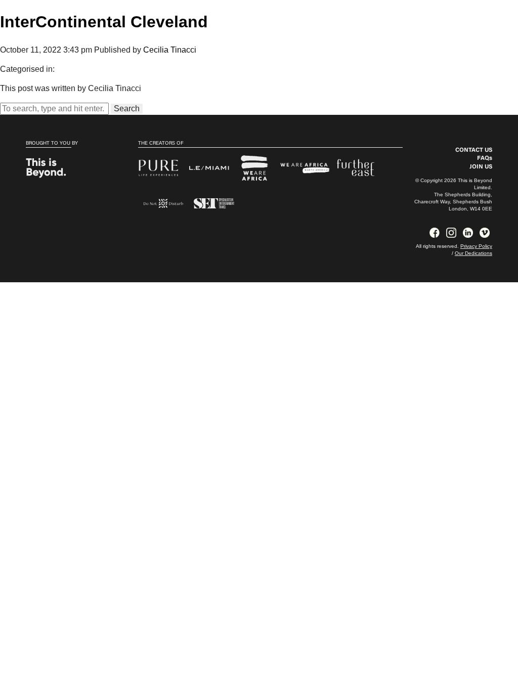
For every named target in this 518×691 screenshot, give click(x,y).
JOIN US (480, 167)
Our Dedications (473, 253)
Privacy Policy (476, 246)
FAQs (484, 158)
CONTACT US (473, 150)
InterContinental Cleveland (104, 22)
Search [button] (127, 108)
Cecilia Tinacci (169, 50)
